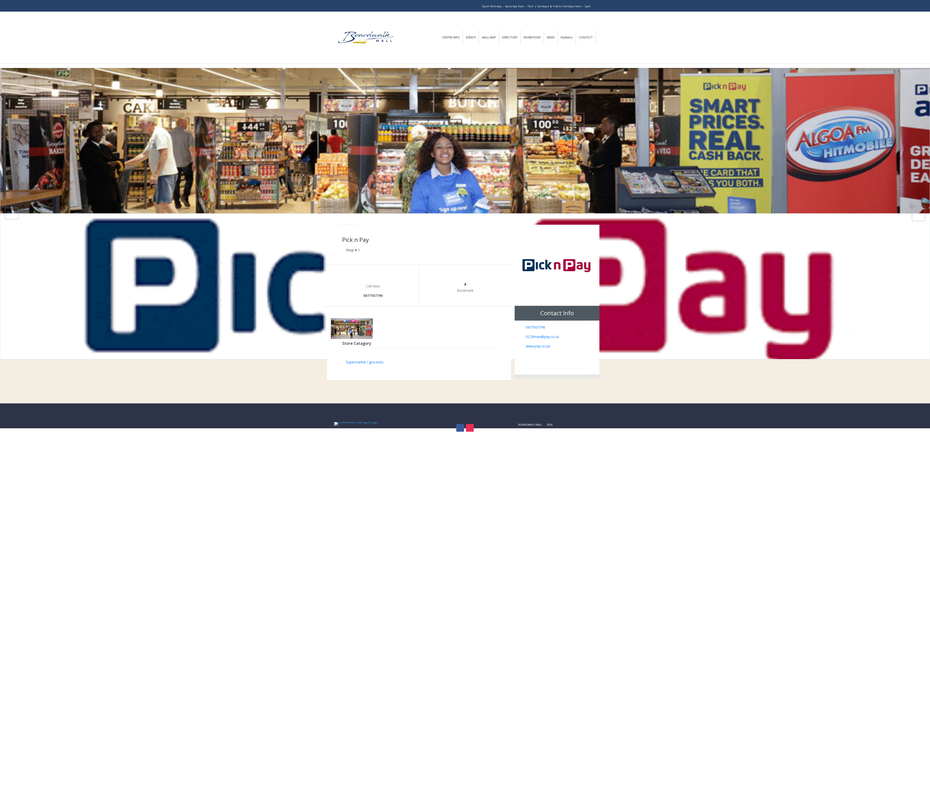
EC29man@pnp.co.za (542, 336)
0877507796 (535, 327)
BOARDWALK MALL (530, 424)
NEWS (551, 37)
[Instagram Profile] (574, 359)
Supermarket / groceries (365, 362)
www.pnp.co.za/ (538, 346)
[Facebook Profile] (540, 359)
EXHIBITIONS (532, 37)
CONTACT (586, 37)
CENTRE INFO (451, 37)
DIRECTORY (510, 37)
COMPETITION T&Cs (531, 430)
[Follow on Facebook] (362, 6)
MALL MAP (489, 37)
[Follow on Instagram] (371, 6)
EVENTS (471, 37)
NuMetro (567, 37)
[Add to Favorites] (465, 281)
